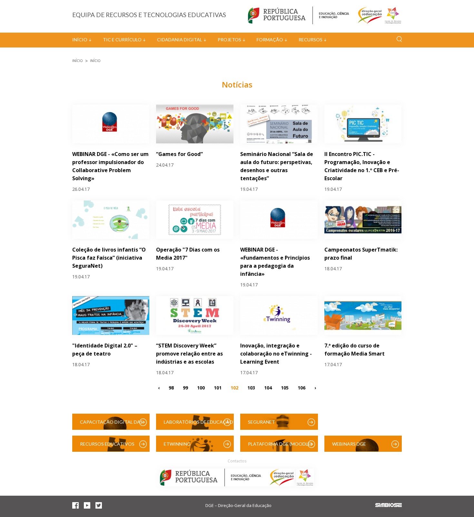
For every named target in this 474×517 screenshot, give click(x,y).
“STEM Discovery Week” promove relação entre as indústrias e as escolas (189, 353)
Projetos (229, 39)
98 (171, 387)
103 (251, 387)
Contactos (237, 461)
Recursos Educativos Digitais (107, 446)
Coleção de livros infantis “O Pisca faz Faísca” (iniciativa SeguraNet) (109, 257)
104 (268, 387)
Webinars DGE (349, 444)
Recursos (310, 39)
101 (218, 387)
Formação (270, 39)
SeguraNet (261, 422)
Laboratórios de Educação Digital (198, 424)
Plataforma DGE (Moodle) (280, 444)
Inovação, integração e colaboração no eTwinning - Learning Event (276, 353)
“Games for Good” (179, 154)
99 (185, 387)
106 (301, 387)
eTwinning (177, 444)
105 (285, 387)
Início (79, 39)
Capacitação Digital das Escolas (111, 424)
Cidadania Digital (179, 39)
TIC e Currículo (122, 39)
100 (201, 387)
